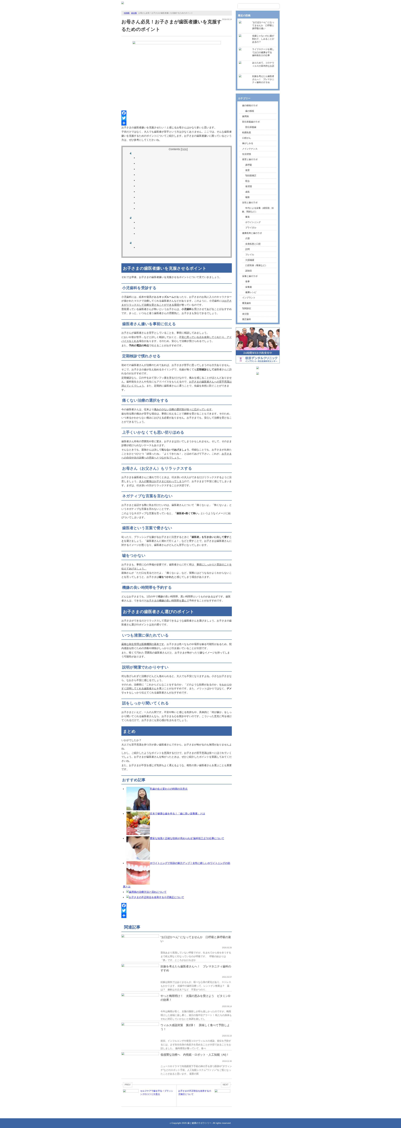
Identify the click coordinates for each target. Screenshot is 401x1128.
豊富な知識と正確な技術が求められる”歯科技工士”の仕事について (187, 838)
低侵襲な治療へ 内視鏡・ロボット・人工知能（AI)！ (195, 1054)
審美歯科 (246, 303)
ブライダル (250, 227)
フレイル (249, 254)
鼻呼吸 (248, 165)
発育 (247, 170)
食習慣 (248, 186)
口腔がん (246, 138)
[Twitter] (176, 118)
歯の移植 (249, 111)
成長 (247, 192)
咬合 (247, 181)
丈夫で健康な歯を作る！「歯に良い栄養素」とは (177, 813)
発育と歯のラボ (250, 159)
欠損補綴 (249, 260)
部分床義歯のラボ (251, 122)
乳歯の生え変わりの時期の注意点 (168, 788)
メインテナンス (250, 148)
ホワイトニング (253, 222)
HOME (127, 13)
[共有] (176, 123)
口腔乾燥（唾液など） (256, 265)
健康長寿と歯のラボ (252, 233)
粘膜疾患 (246, 132)
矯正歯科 (246, 319)
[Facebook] (176, 112)
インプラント (248, 297)
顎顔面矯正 (250, 175)
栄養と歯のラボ (250, 276)
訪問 (247, 249)
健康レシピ (250, 292)
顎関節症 (246, 308)
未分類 (134, 13)
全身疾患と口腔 (253, 244)
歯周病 (245, 116)
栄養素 (248, 287)
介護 (247, 238)
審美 (247, 217)
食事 (247, 281)
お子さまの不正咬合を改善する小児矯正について (156, 897)
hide (184, 149)
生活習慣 (246, 154)
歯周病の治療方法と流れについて (148, 892)
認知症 (248, 270)
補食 (247, 197)
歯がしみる (247, 143)
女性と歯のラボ (250, 202)
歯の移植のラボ (250, 105)
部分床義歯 (250, 127)
